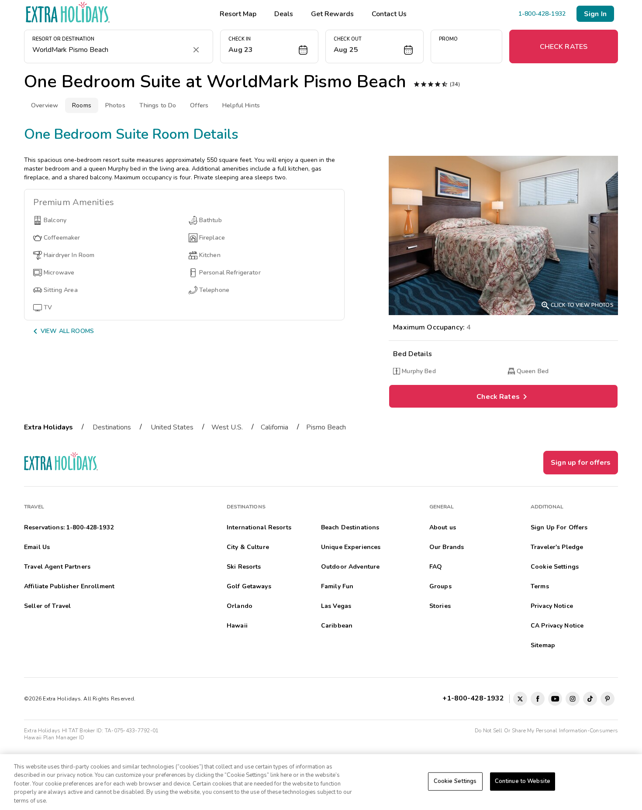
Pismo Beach (326, 427)
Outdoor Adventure (350, 567)
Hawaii (237, 625)
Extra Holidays (48, 427)
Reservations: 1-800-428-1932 (69, 527)
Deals (283, 14)
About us (442, 527)
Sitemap (543, 645)
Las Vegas (336, 606)
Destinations (112, 427)
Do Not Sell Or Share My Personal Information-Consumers (546, 730)
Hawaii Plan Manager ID (54, 737)
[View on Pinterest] (607, 699)
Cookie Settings (455, 781)
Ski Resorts (244, 567)
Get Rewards (332, 14)
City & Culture (248, 547)
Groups (440, 586)
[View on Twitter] (520, 699)
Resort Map (238, 14)
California (274, 427)
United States (172, 427)
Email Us (37, 547)
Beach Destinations (350, 527)
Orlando (239, 606)
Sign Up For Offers (559, 527)
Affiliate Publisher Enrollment (69, 586)
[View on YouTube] (555, 699)
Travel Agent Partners (57, 567)
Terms (540, 586)
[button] (269, 46)
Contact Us (389, 14)
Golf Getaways (249, 586)
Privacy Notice (552, 606)
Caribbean (336, 625)
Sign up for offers (581, 462)
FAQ (435, 567)
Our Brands (446, 547)
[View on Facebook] (538, 699)
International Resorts (259, 527)
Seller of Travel (47, 606)
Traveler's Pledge (557, 547)
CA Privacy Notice (557, 625)
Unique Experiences (351, 547)
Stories (440, 606)
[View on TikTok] (590, 699)
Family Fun (337, 586)
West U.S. (227, 427)
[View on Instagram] (573, 699)
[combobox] (109, 50)
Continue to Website (522, 781)
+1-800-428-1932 (474, 698)
